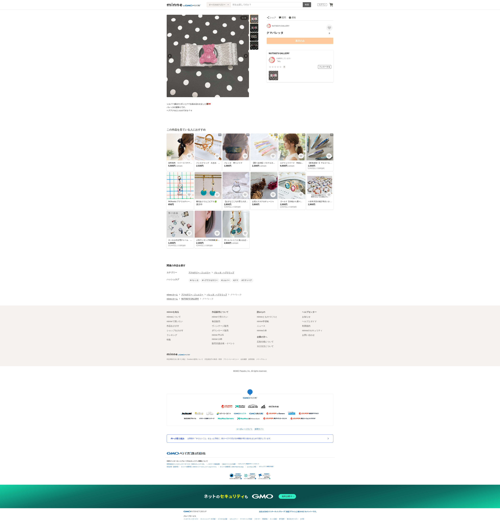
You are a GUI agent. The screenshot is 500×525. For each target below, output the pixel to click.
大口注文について (265, 346)
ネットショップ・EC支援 (208, 519)
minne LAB (217, 339)
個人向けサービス (292, 519)
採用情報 (251, 359)
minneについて (174, 317)
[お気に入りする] (329, 28)
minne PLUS (218, 335)
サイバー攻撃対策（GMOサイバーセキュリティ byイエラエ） (199, 466)
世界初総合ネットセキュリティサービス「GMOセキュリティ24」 (186, 464)
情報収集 (264, 519)
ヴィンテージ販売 (220, 326)
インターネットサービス (191, 519)
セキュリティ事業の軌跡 (266, 466)
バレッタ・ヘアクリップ (224, 272)
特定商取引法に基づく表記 (176, 359)
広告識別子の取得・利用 (213, 359)
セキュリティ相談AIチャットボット (248, 463)
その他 (302, 519)
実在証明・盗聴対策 (172, 466)
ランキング (172, 335)
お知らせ (306, 317)
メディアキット (261, 359)
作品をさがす (173, 326)
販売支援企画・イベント (223, 343)
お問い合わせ (308, 335)
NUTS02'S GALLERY (280, 26)
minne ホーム (172, 295)
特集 (169, 340)
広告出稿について (265, 342)
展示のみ (300, 41)
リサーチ (257, 519)
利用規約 (306, 326)
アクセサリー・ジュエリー (199, 272)
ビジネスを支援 (222, 519)
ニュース (261, 326)
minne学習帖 (263, 321)
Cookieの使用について (195, 359)
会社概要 (243, 359)
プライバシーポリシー (231, 359)
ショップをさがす (175, 330)
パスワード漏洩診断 (214, 464)
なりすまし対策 (251, 466)
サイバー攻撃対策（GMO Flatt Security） (232, 466)
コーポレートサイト (244, 429)
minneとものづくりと (267, 317)
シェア (273, 17)
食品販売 (216, 321)
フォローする (324, 67)
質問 (284, 17)
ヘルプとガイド (309, 321)
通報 (294, 17)
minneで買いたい (175, 321)
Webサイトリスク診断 (229, 464)
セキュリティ (234, 519)
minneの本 (262, 330)
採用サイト (259, 429)
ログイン (322, 5)
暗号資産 (281, 519)
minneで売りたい (220, 317)
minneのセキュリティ (312, 330)
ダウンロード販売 (220, 330)
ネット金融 (273, 519)
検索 (307, 5)
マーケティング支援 (246, 519)
